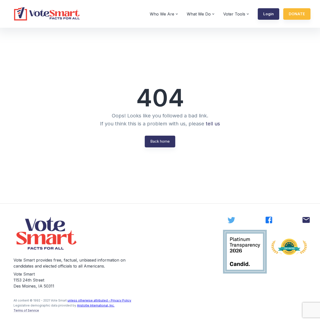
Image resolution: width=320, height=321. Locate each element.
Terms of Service (26, 310)
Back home (160, 141)
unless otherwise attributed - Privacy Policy (99, 300)
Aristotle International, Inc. (95, 305)
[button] (268, 14)
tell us (213, 124)
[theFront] (47, 233)
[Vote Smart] (47, 14)
